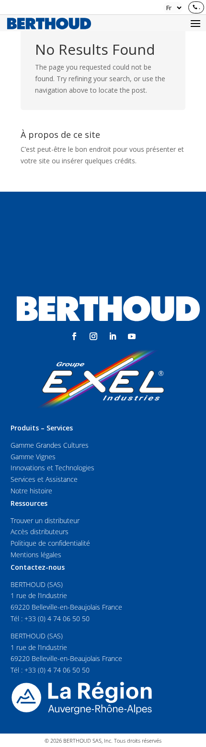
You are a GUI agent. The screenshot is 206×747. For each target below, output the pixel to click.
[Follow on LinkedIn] (112, 336)
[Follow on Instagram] (93, 336)
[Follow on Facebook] (74, 336)
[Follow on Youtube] (131, 336)
